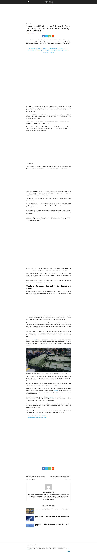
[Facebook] (43, 36)
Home (27, 23)
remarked (55, 390)
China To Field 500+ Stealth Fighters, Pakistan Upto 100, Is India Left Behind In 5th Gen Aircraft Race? (60, 478)
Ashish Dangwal (31, 33)
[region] (48, 14)
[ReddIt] (53, 36)
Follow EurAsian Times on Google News (37, 417)
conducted (37, 340)
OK (68, 551)
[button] (28, 2)
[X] (46, 36)
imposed (51, 397)
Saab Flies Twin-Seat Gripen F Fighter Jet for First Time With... (52, 509)
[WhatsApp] (49, 36)
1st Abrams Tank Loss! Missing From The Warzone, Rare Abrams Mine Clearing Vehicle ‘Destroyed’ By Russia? (36, 478)
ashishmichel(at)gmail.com (44, 415)
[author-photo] (48, 490)
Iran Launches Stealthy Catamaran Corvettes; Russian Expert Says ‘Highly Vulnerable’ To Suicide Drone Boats (48, 50)
